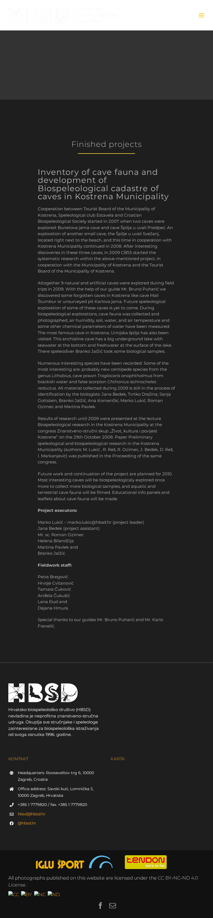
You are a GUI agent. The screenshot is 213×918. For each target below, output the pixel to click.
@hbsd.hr (27, 823)
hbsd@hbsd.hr (31, 813)
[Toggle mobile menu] (202, 15)
